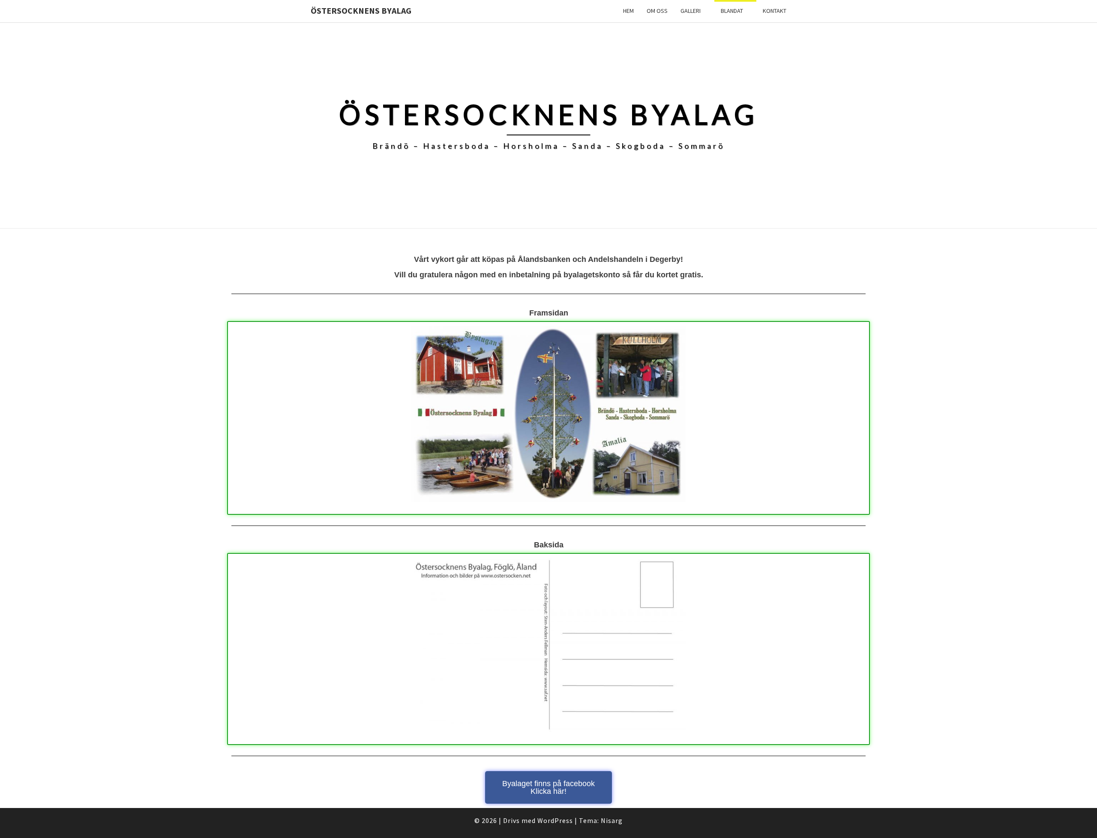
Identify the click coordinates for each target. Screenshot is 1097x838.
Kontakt (774, 11)
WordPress (555, 820)
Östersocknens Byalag (361, 10)
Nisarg (612, 820)
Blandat (732, 11)
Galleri (690, 11)
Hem (628, 11)
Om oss (657, 11)
